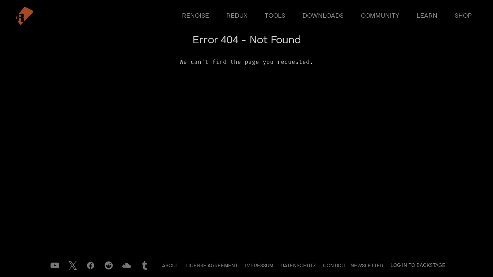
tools (275, 16)
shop (463, 16)
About (171, 265)
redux (236, 16)
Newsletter (366, 265)
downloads (323, 16)
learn (426, 16)
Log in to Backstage (418, 265)
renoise (195, 16)
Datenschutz (298, 265)
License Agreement (212, 265)
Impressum (260, 265)
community (380, 16)
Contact (335, 265)
